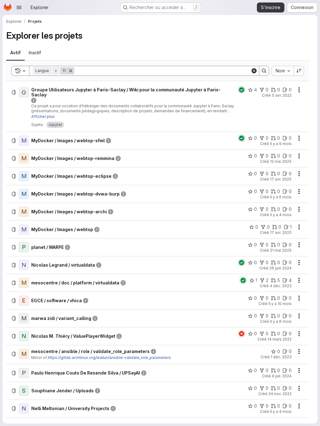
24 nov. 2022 (280, 393)
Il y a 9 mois (281, 143)
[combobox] (283, 71)
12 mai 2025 (281, 161)
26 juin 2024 (280, 268)
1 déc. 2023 (281, 357)
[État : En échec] (241, 333)
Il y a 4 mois (281, 214)
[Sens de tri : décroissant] (299, 71)
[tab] (15, 53)
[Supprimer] (70, 71)
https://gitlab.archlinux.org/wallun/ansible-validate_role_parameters (109, 357)
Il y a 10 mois (280, 303)
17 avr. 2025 (281, 179)
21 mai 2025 (281, 250)
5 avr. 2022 (282, 95)
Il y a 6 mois (281, 197)
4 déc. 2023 (281, 285)
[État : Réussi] (241, 90)
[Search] (264, 71)
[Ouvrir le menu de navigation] (19, 7)
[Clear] (254, 71)
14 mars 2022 (280, 339)
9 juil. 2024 (282, 376)
